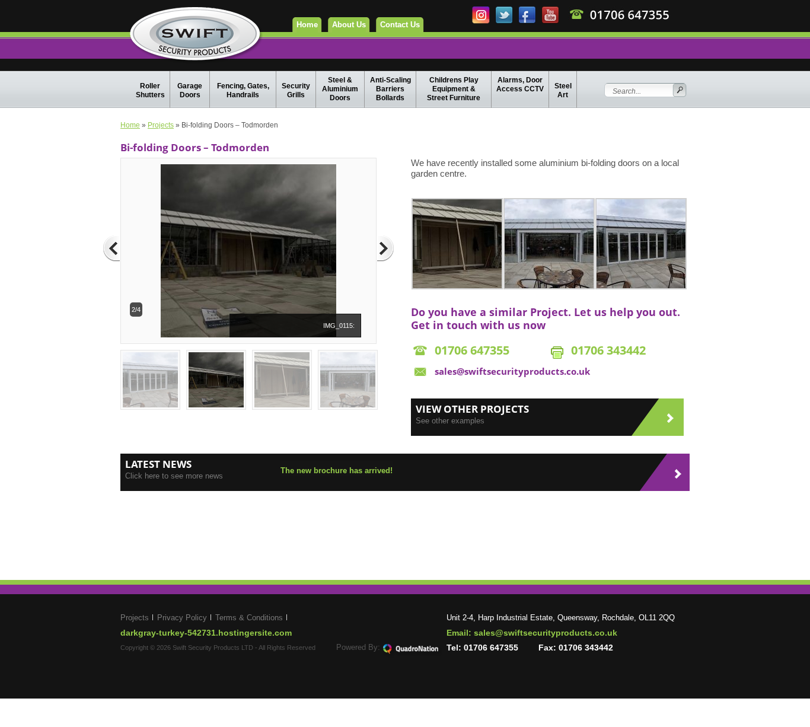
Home (307, 24)
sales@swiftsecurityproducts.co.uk (512, 371)
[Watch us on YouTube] (550, 22)
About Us (349, 24)
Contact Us (400, 24)
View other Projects (472, 409)
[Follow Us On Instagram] (481, 22)
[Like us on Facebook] (528, 22)
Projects (161, 125)
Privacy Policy (182, 617)
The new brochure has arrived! (336, 470)
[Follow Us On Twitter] (504, 22)
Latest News (158, 464)
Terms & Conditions (249, 617)
